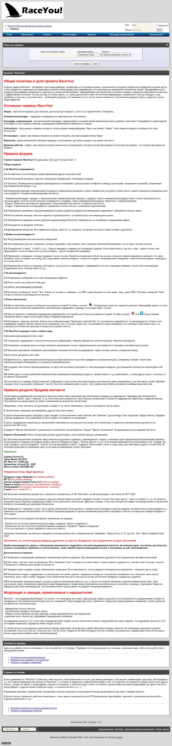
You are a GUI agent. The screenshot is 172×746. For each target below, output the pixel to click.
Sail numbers (27, 35)
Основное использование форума (28, 657)
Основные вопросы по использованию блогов (34, 708)
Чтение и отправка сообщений (26, 662)
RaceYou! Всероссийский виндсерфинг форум (29, 26)
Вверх (166, 729)
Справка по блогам (14, 672)
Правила (92, 35)
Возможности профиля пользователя (30, 660)
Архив (159, 729)
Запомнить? (164, 26)
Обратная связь (106, 729)
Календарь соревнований (122, 35)
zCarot (119, 737)
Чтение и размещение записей (26, 710)
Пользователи (156, 35)
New (10, 35)
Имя (127, 25)
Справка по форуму (15, 643)
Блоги (48, 35)
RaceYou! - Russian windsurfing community (134, 729)
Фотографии (70, 35)
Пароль (128, 30)
